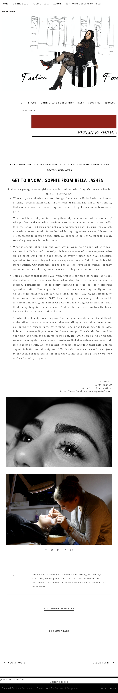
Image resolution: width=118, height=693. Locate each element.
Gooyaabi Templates (67, 688)
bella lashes (17, 164)
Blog (63, 164)
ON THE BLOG (20, 4)
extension (83, 164)
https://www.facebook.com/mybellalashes (86, 391)
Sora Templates (24, 688)
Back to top (107, 688)
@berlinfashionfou (12, 679)
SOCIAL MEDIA (41, 4)
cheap (71, 164)
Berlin (31, 164)
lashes (95, 164)
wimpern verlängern (59, 170)
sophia (105, 164)
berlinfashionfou (47, 164)
